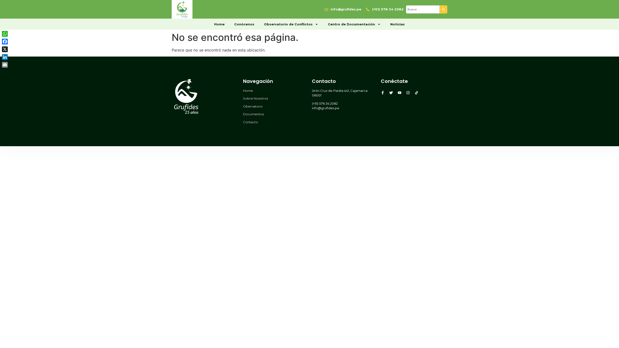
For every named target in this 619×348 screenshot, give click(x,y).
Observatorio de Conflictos (288, 24)
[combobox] (423, 9)
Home (219, 24)
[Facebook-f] (382, 92)
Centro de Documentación (351, 24)
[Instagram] (408, 92)
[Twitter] (391, 92)
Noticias (397, 24)
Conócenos (244, 24)
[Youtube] (399, 92)
